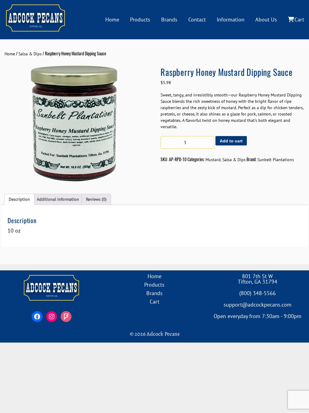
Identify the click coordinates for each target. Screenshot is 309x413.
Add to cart (231, 140)
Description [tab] (19, 199)
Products (140, 19)
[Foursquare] (66, 316)
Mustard (213, 159)
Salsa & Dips (30, 54)
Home (112, 19)
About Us (266, 19)
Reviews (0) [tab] (96, 199)
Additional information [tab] (58, 199)
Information (230, 19)
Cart (299, 19)
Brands (169, 19)
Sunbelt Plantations (275, 159)
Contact (197, 19)
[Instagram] (51, 316)
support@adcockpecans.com (257, 304)
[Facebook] (37, 316)
